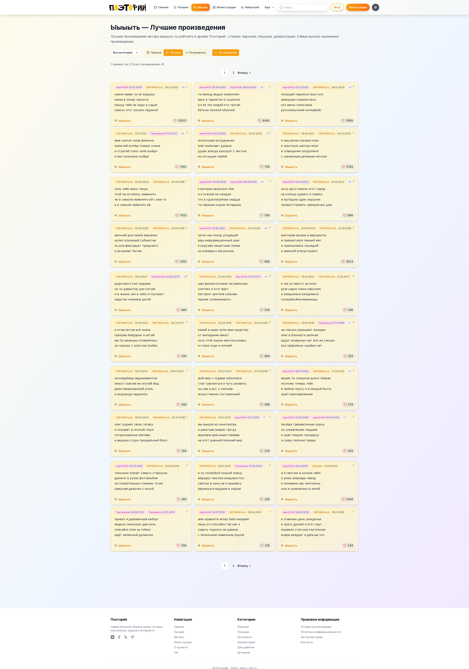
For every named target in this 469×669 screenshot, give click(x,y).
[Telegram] (132, 637)
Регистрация (358, 7)
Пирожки (243, 626)
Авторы (202, 7)
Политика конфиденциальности (321, 631)
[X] (126, 637)
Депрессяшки (246, 642)
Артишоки (243, 652)
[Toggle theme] (375, 7)
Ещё (267, 7)
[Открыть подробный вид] (187, 86)
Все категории (122, 52)
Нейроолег (252, 7)
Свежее (163, 7)
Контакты (307, 642)
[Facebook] (119, 637)
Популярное (197, 52)
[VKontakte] (112, 637)
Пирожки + (324, 466)
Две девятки (245, 647)
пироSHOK (129, 87)
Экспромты (244, 637)
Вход (337, 7)
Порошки (243, 631)
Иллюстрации (226, 7)
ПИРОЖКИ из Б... (162, 87)
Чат (176, 652)
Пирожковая (164, 133)
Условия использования (316, 626)
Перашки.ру (331, 322)
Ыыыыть (124, 120)
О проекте (181, 647)
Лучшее (183, 7)
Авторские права (312, 637)
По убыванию (228, 52)
